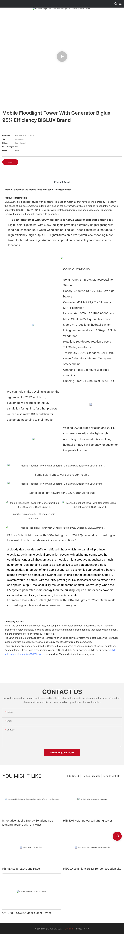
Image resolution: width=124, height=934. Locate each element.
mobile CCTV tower (31, 654)
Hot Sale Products (91, 776)
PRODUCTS (73, 776)
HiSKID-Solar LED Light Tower (21, 868)
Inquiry (10, 162)
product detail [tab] (62, 182)
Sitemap (68, 928)
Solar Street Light (111, 776)
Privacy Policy (82, 928)
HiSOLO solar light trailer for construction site (92, 868)
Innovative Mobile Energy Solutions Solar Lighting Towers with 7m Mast (28, 822)
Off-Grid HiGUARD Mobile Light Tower (26, 912)
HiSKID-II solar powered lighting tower (87, 820)
